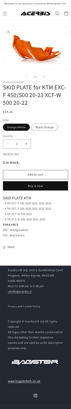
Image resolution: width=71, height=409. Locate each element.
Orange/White (16, 127)
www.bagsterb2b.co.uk (24, 381)
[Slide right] (44, 76)
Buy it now (35, 186)
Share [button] (11, 247)
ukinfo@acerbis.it (20, 291)
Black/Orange (45, 127)
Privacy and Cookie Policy (24, 306)
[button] (5, 13)
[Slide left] (26, 76)
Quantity (8, 136)
